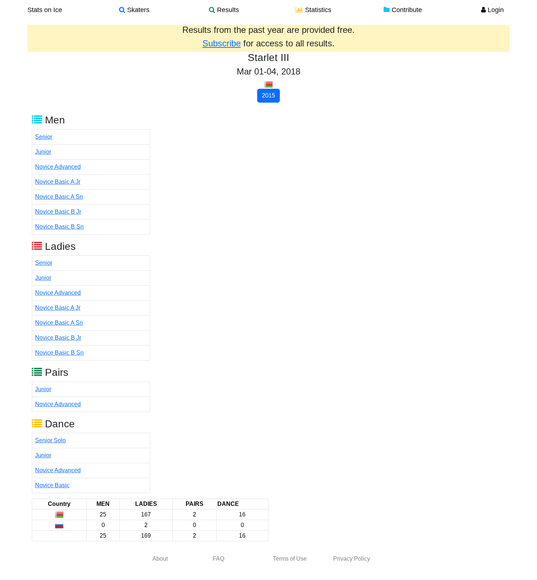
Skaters (137, 10)
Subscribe (221, 43)
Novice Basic (52, 485)
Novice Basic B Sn (59, 227)
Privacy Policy (351, 559)
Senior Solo (50, 440)
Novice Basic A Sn (59, 197)
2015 (268, 95)
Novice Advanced (58, 167)
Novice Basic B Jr (58, 212)
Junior (43, 152)
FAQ (218, 559)
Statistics (317, 10)
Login (495, 10)
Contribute (406, 10)
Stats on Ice (44, 10)
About (160, 559)
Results (227, 10)
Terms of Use (290, 559)
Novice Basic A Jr (57, 182)
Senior (43, 137)
